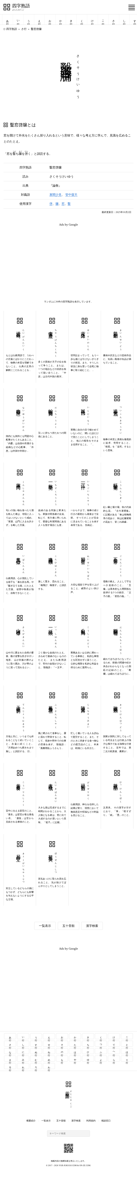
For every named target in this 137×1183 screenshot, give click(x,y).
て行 (114, 1043)
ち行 (88, 1043)
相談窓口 (106, 1120)
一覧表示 (45, 926)
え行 (39, 19)
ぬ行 (36, 1051)
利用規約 (91, 1120)
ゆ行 (88, 1058)
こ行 (103, 19)
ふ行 (101, 1051)
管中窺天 (71, 194)
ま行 (10, 1058)
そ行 (62, 1043)
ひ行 (88, 1051)
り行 (127, 1058)
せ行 (49, 1043)
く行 (81, 19)
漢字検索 (92, 926)
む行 (36, 1058)
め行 (49, 1058)
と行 (127, 1043)
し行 (124, 19)
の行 (62, 1051)
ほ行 (127, 1051)
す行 (36, 1043)
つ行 (101, 1043)
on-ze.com (84, 1165)
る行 (10, 1066)
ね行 (49, 1051)
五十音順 (68, 926)
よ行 (101, 1058)
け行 (92, 19)
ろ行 (36, 1066)
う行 (28, 19)
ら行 (114, 1058)
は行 (75, 1051)
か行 (60, 19)
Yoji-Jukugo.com (68, 1165)
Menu (131, 7)
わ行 (49, 1066)
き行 (71, 19)
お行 (50, 19)
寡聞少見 (55, 194)
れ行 (23, 1066)
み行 (23, 1058)
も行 (62, 1058)
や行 (75, 1058)
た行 (75, 1043)
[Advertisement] (36, 254)
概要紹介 (31, 1120)
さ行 (113, 19)
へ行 (114, 1051)
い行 (18, 19)
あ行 (7, 19)
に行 (23, 1051)
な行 (10, 1051)
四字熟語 (21, 6)
